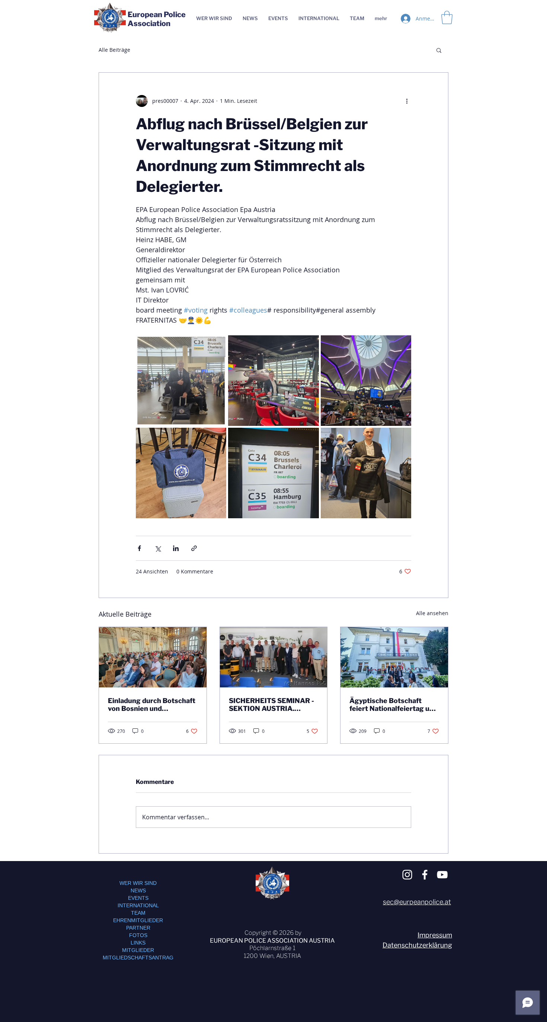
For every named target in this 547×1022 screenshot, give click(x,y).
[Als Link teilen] (194, 548)
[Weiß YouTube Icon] (442, 874)
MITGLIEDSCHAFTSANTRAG (138, 958)
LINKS (138, 943)
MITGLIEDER (138, 950)
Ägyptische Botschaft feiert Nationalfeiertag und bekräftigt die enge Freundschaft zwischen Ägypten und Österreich (393, 704)
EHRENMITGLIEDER (138, 920)
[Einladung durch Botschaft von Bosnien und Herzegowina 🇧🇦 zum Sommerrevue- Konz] (153, 657)
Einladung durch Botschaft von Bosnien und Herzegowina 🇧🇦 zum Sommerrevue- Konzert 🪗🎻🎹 (152, 704)
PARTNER (138, 928)
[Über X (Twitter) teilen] (157, 548)
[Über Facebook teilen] (139, 548)
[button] (438, 50)
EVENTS (138, 898)
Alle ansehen (432, 613)
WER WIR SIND (138, 883)
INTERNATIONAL (138, 905)
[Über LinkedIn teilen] (175, 548)
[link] (446, 17)
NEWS (138, 890)
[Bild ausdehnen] (181, 380)
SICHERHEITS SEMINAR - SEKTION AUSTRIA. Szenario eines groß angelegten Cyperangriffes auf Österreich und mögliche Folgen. (273, 704)
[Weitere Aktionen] (406, 100)
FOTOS (138, 935)
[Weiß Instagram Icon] (407, 874)
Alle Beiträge (114, 49)
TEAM (138, 913)
